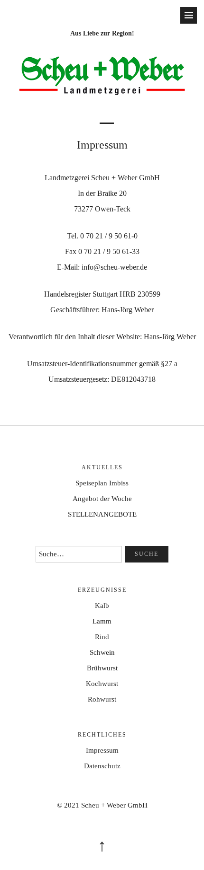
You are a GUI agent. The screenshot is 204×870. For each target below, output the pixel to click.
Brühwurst (102, 668)
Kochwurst (102, 683)
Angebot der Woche (102, 498)
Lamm (102, 621)
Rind (102, 637)
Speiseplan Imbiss (102, 483)
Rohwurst (102, 699)
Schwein (102, 652)
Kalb (102, 605)
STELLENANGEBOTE (102, 514)
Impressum (102, 750)
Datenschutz (102, 766)
